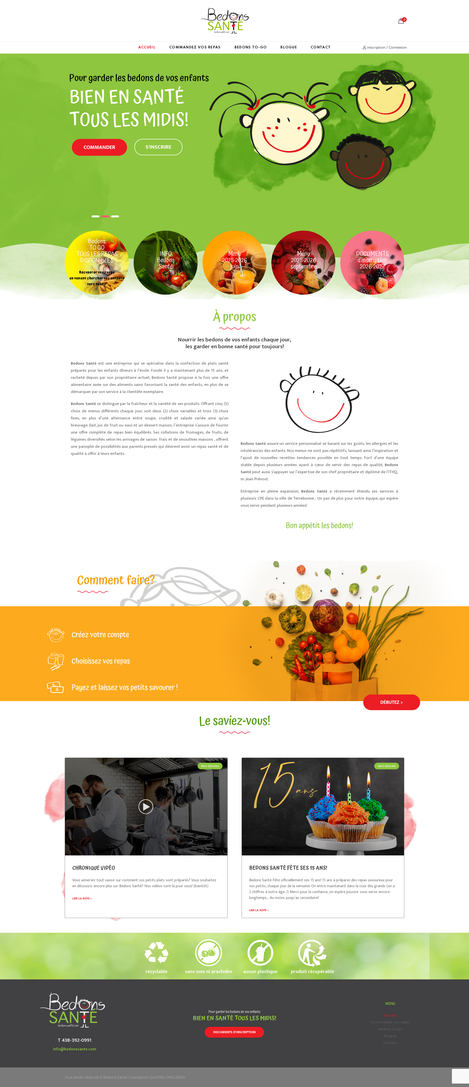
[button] (391, 702)
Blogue (288, 47)
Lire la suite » (82, 898)
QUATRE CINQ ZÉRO (167, 1077)
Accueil (147, 47)
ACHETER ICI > (127, 161)
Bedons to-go (250, 47)
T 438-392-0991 (74, 1040)
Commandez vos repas (195, 47)
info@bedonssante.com (74, 1049)
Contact (321, 47)
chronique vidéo (93, 868)
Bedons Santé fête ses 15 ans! (288, 868)
